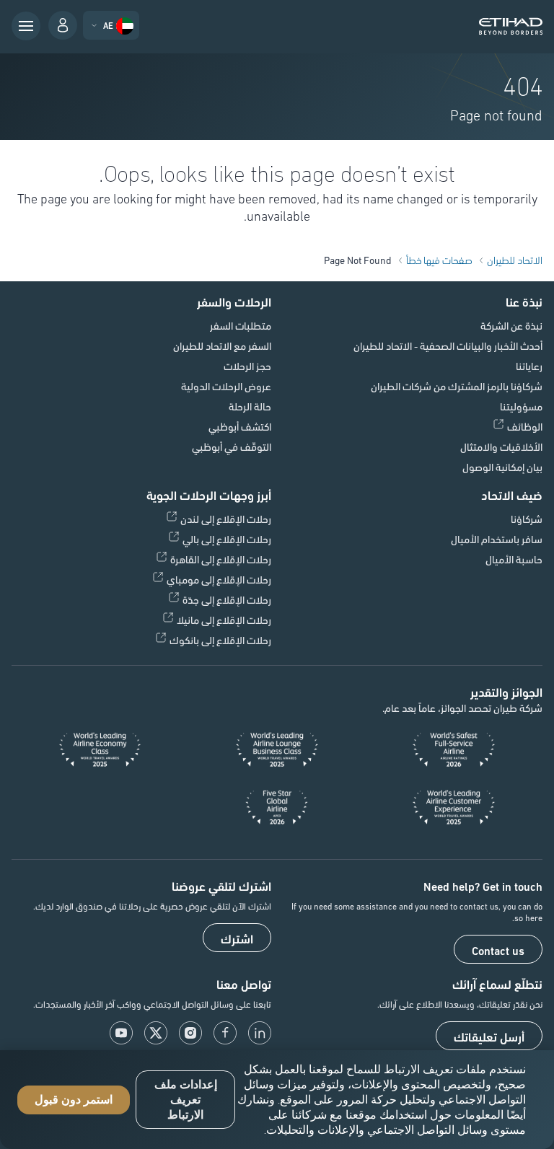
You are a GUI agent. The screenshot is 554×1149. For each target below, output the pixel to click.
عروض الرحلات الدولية (226, 386)
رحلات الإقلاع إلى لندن (225, 518)
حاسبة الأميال (513, 559)
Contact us (498, 950)
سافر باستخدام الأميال (496, 538)
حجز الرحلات (247, 365)
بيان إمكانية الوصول (502, 466)
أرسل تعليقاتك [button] (489, 1036)
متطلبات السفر (240, 325)
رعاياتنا (529, 365)
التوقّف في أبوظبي (231, 446)
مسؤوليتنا (521, 406)
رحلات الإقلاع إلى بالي (227, 538)
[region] (277, 1099)
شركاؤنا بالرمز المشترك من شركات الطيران (456, 386)
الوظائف (524, 426)
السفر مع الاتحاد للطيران (222, 345)
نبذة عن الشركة (511, 325)
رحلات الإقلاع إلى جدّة (227, 599)
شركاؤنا (526, 518)
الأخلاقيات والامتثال (501, 446)
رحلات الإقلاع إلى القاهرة (220, 559)
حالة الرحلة (250, 406)
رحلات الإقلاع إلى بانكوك (220, 639)
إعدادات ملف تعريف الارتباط (185, 1099)
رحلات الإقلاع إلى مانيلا (224, 619)
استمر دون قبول (74, 1099)
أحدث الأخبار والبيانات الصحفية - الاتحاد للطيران (447, 345)
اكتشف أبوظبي (239, 426)
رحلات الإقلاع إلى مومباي (219, 579)
